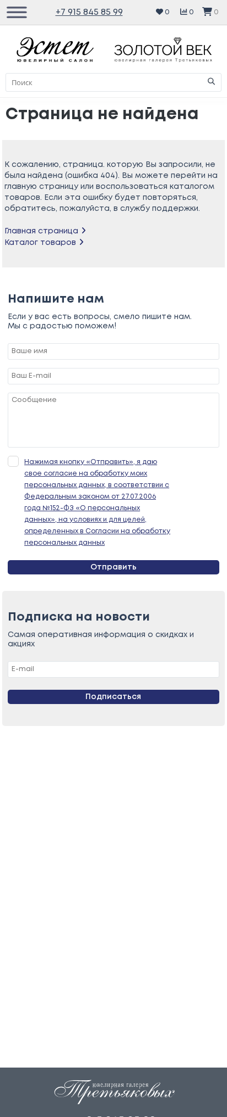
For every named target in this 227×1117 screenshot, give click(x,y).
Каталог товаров (40, 242)
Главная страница (41, 231)
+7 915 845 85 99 (89, 12)
